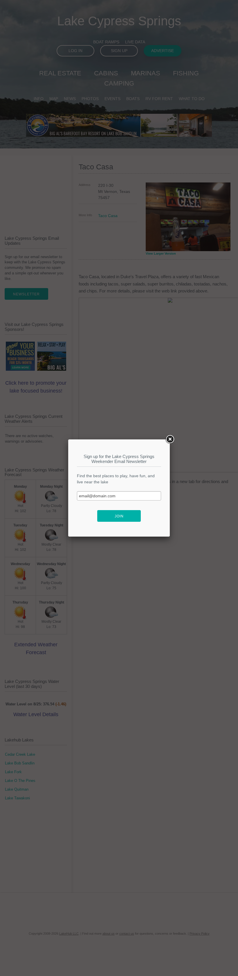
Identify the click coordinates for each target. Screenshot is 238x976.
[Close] (170, 439)
